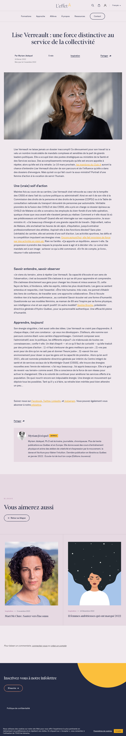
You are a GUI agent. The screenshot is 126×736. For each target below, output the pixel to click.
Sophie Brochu (85, 305)
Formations (26, 16)
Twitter (46, 401)
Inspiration (75, 56)
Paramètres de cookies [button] (103, 731)
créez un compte (58, 645)
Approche (40, 16)
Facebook (36, 401)
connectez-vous (40, 645)
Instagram (69, 401)
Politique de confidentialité (18, 708)
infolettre (36, 404)
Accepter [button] (118, 731)
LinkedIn (56, 401)
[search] (93, 5)
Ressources (80, 16)
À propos (65, 16)
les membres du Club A (88, 164)
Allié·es (53, 16)
